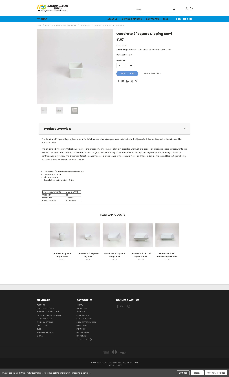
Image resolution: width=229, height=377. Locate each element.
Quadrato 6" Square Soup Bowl (114, 255)
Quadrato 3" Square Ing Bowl (88, 255)
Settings (183, 372)
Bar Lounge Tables (84, 319)
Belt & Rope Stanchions (86, 322)
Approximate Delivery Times (48, 312)
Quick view (62, 232)
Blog (165, 19)
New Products (82, 315)
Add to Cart (61, 237)
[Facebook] (118, 81)
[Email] (123, 81)
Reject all (197, 372)
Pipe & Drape (81, 336)
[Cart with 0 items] (191, 8)
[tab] (114, 128)
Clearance (81, 312)
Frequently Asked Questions (49, 315)
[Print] (127, 81)
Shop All (79, 305)
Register (50, 332)
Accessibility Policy (45, 308)
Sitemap (40, 336)
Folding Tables (82, 332)
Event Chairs (81, 325)
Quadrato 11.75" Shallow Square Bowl (167, 255)
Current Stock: (124, 55)
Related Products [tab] (112, 215)
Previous (222, 368)
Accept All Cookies (216, 372)
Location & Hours (44, 319)
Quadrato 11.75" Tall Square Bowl (141, 255)
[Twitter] (132, 81)
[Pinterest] (136, 81)
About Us (112, 19)
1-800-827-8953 (184, 19)
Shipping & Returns (132, 19)
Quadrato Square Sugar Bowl (62, 255)
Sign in (40, 332)
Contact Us (152, 19)
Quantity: (120, 60)
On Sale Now (81, 308)
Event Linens (81, 329)
